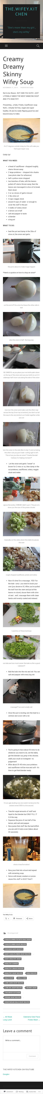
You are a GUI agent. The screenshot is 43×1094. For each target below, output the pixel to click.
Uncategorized (13, 933)
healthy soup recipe (13, 973)
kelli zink (22, 978)
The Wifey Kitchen (12, 992)
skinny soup (31, 987)
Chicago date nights (14, 949)
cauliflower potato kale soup (18, 939)
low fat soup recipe (13, 987)
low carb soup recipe (14, 983)
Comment (32, 1056)
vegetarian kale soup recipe (17, 1002)
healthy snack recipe (14, 968)
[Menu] (6, 46)
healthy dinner (11, 963)
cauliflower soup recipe (15, 944)
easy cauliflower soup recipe (17, 954)
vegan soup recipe (13, 997)
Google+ (6, 1074)
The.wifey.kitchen (21, 11)
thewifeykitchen (26, 87)
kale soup (9, 978)
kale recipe (31, 973)
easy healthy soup (13, 959)
